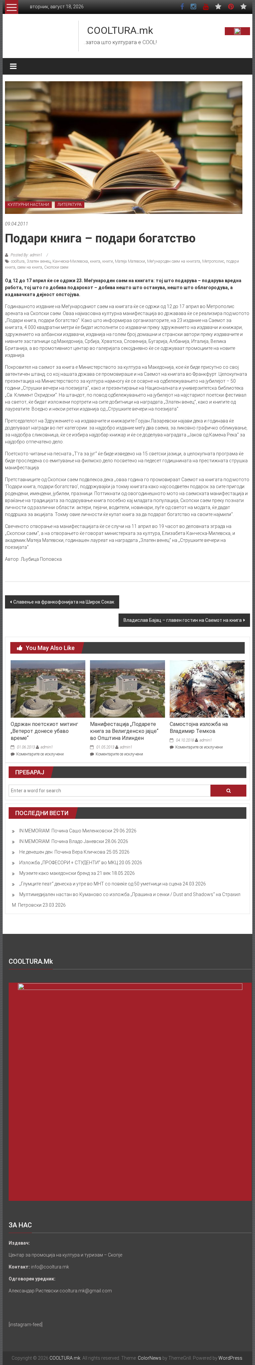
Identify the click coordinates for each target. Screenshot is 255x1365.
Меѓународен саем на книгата (173, 261)
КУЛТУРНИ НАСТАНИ (28, 204)
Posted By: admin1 (26, 255)
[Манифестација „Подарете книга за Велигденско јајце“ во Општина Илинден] (127, 688)
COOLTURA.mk (120, 30)
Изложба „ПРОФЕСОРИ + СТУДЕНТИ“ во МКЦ (68, 862)
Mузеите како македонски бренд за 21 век (65, 873)
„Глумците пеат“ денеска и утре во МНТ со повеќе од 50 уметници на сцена (100, 883)
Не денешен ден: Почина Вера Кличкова (62, 852)
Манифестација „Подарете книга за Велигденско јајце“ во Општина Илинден (124, 731)
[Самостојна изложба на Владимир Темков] (207, 688)
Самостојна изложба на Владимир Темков (199, 727)
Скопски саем (56, 267)
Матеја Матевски (130, 261)
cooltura (18, 261)
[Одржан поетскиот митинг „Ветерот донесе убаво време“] (48, 688)
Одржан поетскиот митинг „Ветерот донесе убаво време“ (44, 731)
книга (95, 261)
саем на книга (29, 267)
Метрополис (213, 261)
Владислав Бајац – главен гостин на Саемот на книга (183, 620)
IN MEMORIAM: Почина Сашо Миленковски (65, 830)
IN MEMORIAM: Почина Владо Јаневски (61, 841)
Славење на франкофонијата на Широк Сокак (63, 602)
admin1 (47, 747)
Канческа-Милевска (70, 261)
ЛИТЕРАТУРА (69, 204)
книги (107, 261)
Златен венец (38, 261)
